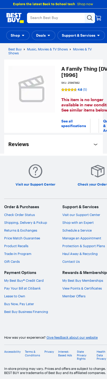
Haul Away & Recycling (80, 254)
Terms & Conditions (32, 353)
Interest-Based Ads (65, 353)
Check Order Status (19, 215)
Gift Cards (12, 261)
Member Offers (73, 296)
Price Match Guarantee (22, 238)
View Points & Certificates (82, 288)
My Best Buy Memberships (82, 280)
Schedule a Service (77, 230)
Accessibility (12, 351)
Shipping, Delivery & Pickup (25, 222)
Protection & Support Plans (83, 246)
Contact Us (71, 261)
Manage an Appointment (81, 238)
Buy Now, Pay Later (19, 304)
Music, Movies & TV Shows (47, 49)
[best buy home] (15, 18)
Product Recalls (16, 246)
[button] (18, 35)
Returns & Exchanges (20, 230)
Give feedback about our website (72, 337)
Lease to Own (14, 296)
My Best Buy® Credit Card (24, 280)
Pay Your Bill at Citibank (22, 288)
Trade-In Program (17, 254)
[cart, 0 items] (98, 18)
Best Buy (15, 49)
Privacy (49, 351)
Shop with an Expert (78, 222)
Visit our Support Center (81, 215)
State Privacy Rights (81, 355)
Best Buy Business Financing (26, 312)
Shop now (85, 4)
